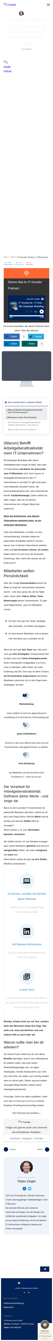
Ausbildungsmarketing (23, 1101)
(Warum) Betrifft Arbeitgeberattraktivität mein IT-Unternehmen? (25, 411)
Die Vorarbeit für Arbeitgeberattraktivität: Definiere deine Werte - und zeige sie (24, 423)
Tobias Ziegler (34, 13)
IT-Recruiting (42, 257)
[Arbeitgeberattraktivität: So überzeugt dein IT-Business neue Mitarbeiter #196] (9, 157)
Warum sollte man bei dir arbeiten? (22, 429)
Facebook (15, 1138)
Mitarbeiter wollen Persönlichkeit (22, 417)
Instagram (27, 1138)
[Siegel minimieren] (50, 1324)
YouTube (38, 1138)
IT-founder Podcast (26, 257)
